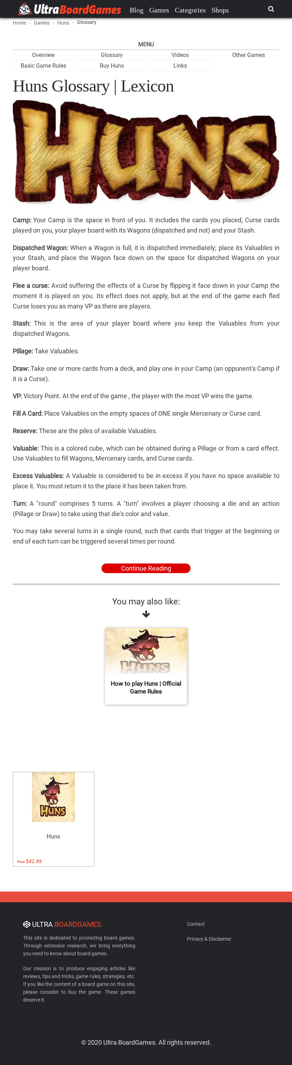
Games (159, 10)
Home (19, 23)
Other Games (248, 55)
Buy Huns (112, 65)
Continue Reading (146, 568)
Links (180, 65)
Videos (180, 55)
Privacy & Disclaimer (209, 939)
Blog (137, 10)
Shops (220, 10)
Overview (43, 55)
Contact (196, 924)
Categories (190, 10)
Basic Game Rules (43, 65)
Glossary (112, 55)
